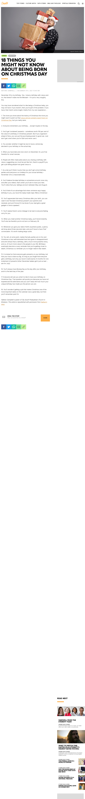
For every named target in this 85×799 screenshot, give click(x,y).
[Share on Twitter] (8, 85)
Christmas (12, 55)
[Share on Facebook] (3, 85)
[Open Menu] (83, 4)
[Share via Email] (18, 85)
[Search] (79, 4)
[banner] (4, 3)
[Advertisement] (70, 70)
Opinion (4, 55)
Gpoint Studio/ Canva (76, 51)
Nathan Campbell (8, 90)
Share (45, 318)
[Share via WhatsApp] (13, 85)
